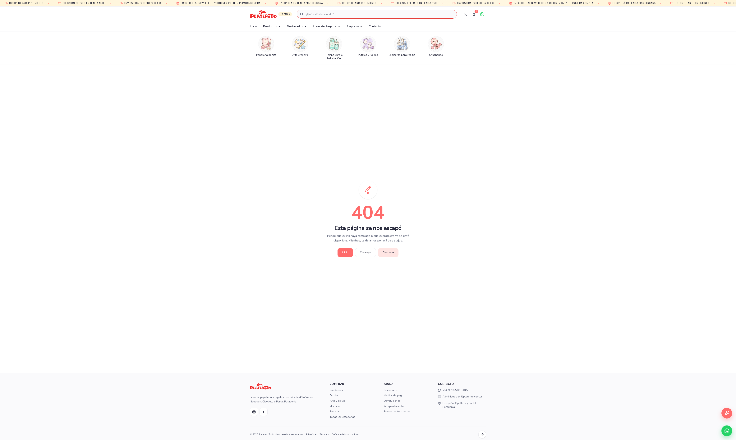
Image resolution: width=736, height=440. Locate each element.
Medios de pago (393, 395)
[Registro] (465, 14)
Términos (325, 434)
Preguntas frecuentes (397, 411)
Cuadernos (336, 390)
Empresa (353, 26)
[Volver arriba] (482, 434)
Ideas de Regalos (325, 26)
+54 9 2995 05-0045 (455, 390)
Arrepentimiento (394, 406)
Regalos (335, 411)
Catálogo (365, 252)
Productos (270, 26)
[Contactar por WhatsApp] (726, 430)
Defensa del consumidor (345, 434)
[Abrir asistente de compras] (726, 413)
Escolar (334, 395)
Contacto (375, 26)
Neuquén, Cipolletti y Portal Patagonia (459, 405)
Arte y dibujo (337, 401)
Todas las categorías (342, 417)
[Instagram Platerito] (254, 412)
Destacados (295, 26)
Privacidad (311, 434)
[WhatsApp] (482, 14)
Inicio (253, 26)
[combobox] (377, 14)
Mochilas (335, 406)
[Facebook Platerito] (264, 412)
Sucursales (391, 390)
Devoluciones (392, 401)
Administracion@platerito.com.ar (462, 396)
